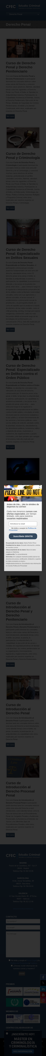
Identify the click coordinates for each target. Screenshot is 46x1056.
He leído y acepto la (22, 529)
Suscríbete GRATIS (23, 536)
